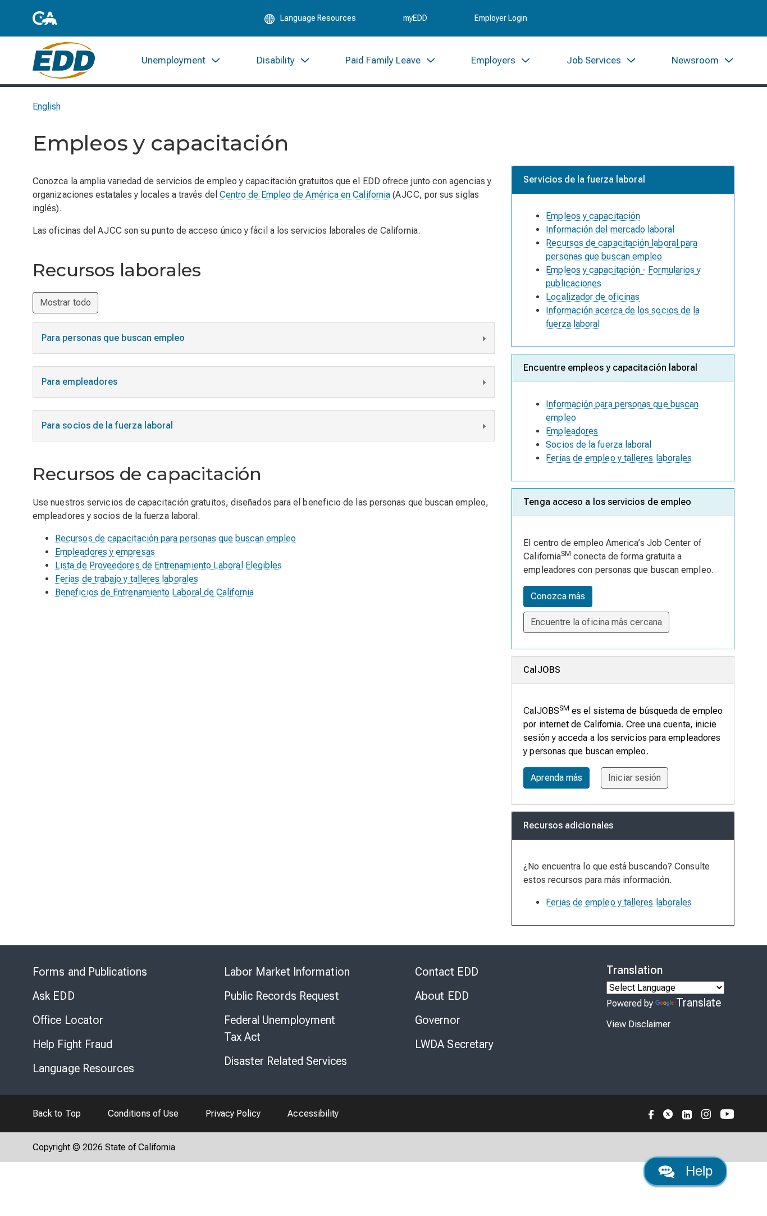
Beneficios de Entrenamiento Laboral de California (154, 592)
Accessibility (313, 1113)
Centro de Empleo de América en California (305, 194)
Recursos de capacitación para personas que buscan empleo (175, 538)
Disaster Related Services (286, 1061)
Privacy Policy (233, 1113)
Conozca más (558, 596)
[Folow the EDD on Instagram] (706, 1113)
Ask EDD (54, 996)
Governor (437, 1020)
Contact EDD (446, 971)
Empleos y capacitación (593, 216)
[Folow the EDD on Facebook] (651, 1113)
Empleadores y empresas (105, 551)
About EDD (442, 996)
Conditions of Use (143, 1113)
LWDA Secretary (454, 1044)
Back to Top (57, 1113)
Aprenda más (556, 777)
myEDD (415, 17)
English (47, 106)
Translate (699, 1002)
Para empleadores (79, 381)
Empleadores (572, 431)
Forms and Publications (90, 971)
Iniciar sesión (634, 777)
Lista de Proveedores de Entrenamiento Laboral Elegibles (168, 565)
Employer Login (500, 17)
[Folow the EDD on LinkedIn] (687, 1113)
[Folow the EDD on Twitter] (668, 1113)
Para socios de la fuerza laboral (108, 425)
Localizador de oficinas (593, 297)
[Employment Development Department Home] (64, 60)
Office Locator (68, 1020)
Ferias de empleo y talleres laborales (619, 458)
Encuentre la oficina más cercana (596, 622)
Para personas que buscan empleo (113, 338)
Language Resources (83, 1068)
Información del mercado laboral (610, 229)
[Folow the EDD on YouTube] (727, 1113)
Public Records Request (281, 996)
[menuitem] (181, 60)
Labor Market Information (287, 971)
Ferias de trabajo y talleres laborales (126, 578)
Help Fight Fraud (73, 1044)
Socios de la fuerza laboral (598, 444)
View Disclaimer (638, 1024)
